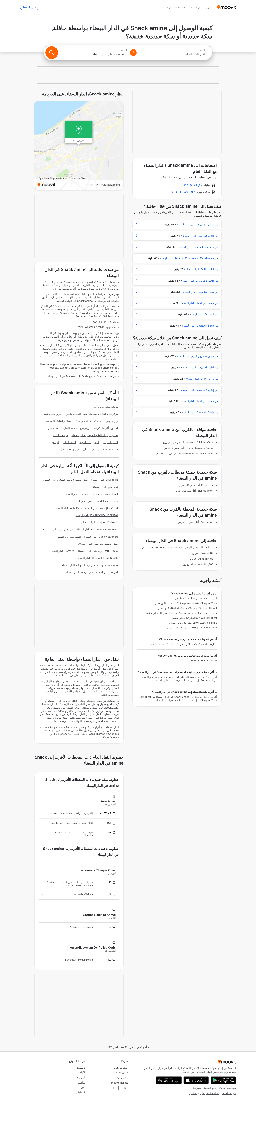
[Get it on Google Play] (223, 1080)
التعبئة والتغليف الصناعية (59, 420)
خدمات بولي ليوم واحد (106, 406)
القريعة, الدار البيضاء (107, 572)
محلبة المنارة (70, 428)
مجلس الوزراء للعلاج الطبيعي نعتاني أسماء (95, 435)
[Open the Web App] (169, 1080)
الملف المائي (69, 442)
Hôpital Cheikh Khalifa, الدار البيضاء (97, 557)
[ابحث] (51, 52)
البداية (202, 50)
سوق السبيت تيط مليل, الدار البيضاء (98, 543)
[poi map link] (79, 146)
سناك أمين (53, 428)
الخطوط (81, 1067)
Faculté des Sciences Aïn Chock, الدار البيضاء (91, 493)
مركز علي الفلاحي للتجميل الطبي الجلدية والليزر (91, 413)
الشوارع (81, 1077)
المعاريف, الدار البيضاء (68, 536)
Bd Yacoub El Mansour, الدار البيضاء (97, 529)
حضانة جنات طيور (108, 449)
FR (115, 1087)
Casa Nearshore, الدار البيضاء (101, 536)
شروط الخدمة (229, 1093)
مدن (83, 1087)
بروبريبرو (85, 428)
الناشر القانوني (110, 442)
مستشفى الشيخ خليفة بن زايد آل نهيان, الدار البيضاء (90, 565)
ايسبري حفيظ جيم (70, 449)
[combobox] (172, 54)
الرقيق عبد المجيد (89, 442)
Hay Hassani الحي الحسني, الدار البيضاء (95, 501)
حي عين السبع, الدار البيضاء (58, 529)
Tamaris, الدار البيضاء (62, 550)
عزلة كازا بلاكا (83, 420)
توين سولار (112, 420)
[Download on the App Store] (196, 1080)
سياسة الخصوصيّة (209, 1093)
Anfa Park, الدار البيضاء (68, 508)
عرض (164, 442)
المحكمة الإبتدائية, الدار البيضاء (101, 508)
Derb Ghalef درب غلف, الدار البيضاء (98, 550)
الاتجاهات (81, 1092)
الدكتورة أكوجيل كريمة (106, 428)
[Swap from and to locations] (133, 52)
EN (124, 1087)
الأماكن (82, 1072)
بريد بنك (98, 420)
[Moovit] (226, 7)
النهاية (124, 50)
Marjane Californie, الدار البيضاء (100, 522)
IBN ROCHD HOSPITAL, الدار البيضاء (97, 515)
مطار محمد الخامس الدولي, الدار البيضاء (65, 479)
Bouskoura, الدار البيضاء (104, 479)
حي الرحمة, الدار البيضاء (79, 572)
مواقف (82, 1082)
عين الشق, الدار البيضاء (105, 486)
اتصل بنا (193, 1093)
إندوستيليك (90, 449)
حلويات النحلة (60, 435)
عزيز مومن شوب (52, 413)
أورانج (55, 442)
